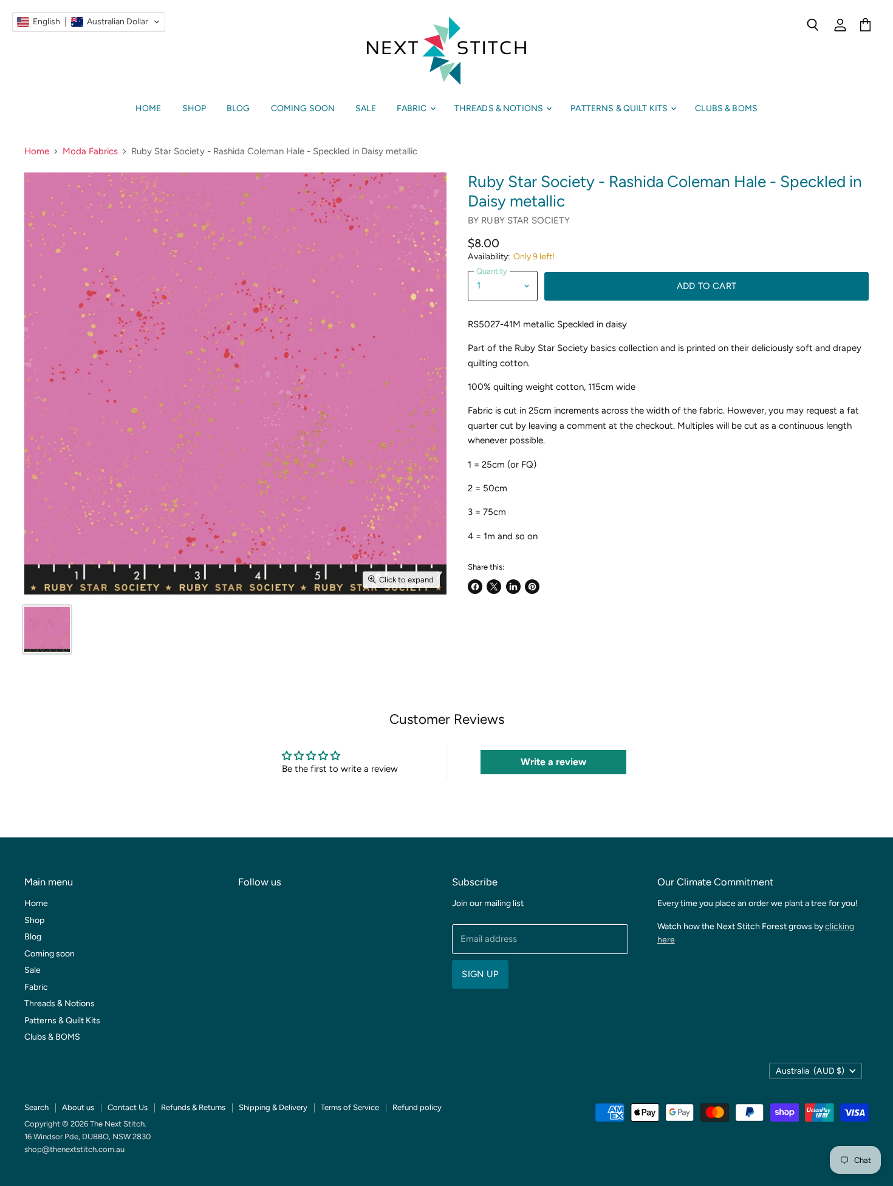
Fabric (413, 108)
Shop (194, 108)
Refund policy (417, 1107)
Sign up (480, 974)
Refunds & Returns (193, 1107)
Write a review (553, 762)
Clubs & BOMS (726, 108)
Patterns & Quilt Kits (619, 108)
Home (148, 108)
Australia (810, 1071)
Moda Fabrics (90, 151)
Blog (238, 108)
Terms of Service (350, 1107)
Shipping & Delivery (273, 1107)
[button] (88, 22)
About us (78, 1107)
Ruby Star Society (525, 220)
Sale (365, 108)
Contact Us (128, 1107)
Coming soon (303, 108)
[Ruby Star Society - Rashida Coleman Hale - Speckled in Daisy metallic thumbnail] (47, 629)
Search (36, 1107)
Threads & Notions (500, 108)
